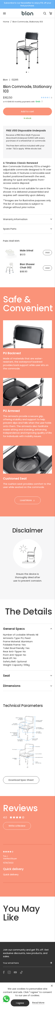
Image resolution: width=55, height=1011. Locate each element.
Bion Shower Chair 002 (27, 266)
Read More (38, 1002)
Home (6, 21)
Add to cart (27, 111)
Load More (26, 500)
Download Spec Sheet (21, 780)
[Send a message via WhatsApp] (6, 999)
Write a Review (17, 825)
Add (47, 252)
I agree (20, 1003)
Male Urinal (26, 250)
